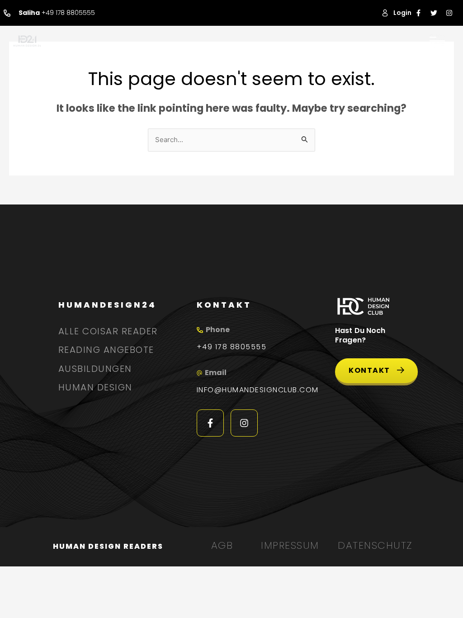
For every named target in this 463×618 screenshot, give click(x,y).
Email (216, 372)
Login (402, 12)
